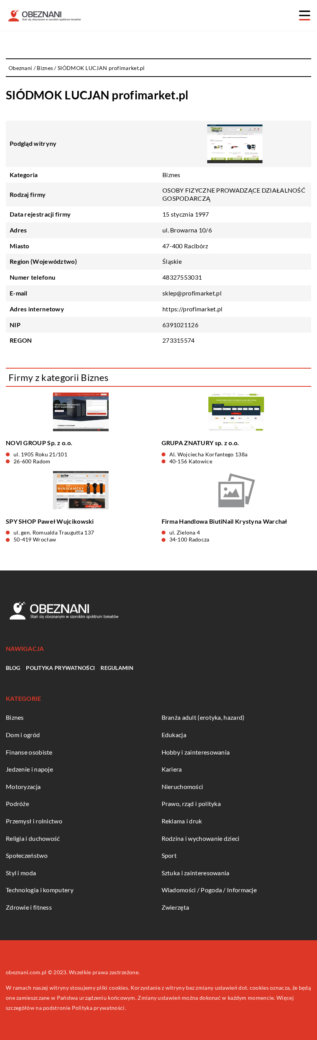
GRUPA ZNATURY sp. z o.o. (200, 442)
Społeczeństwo (27, 855)
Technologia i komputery (39, 889)
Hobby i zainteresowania (196, 752)
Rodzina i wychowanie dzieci (201, 838)
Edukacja (174, 734)
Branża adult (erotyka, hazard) (203, 717)
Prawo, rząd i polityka (191, 803)
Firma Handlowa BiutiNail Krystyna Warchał (224, 521)
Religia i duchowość (33, 838)
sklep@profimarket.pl (192, 293)
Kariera (172, 769)
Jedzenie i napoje (29, 769)
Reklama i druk (182, 821)
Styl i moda (21, 872)
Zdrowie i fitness (29, 907)
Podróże (17, 803)
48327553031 (182, 277)
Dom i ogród (23, 734)
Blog (13, 667)
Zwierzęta (175, 907)
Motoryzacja (23, 786)
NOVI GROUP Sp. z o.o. (39, 442)
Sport (169, 855)
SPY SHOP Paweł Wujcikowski (50, 521)
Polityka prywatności (60, 667)
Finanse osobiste (29, 752)
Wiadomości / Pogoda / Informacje (209, 889)
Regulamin (117, 667)
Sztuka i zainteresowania (196, 872)
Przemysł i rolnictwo (34, 821)
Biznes (171, 174)
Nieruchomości (182, 786)
